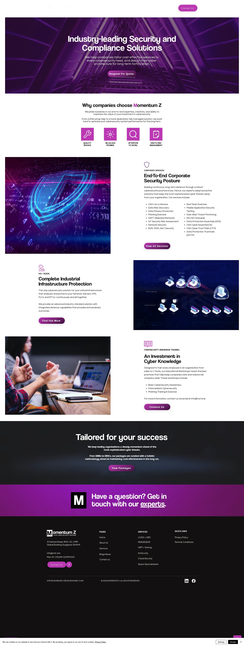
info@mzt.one (198, 398)
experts (152, 503)
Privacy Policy (100, 642)
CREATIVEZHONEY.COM (73, 580)
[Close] (240, 642)
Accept (233, 642)
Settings (221, 642)
